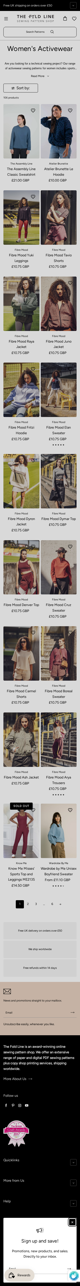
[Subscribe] (69, 1269)
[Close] (72, 1222)
